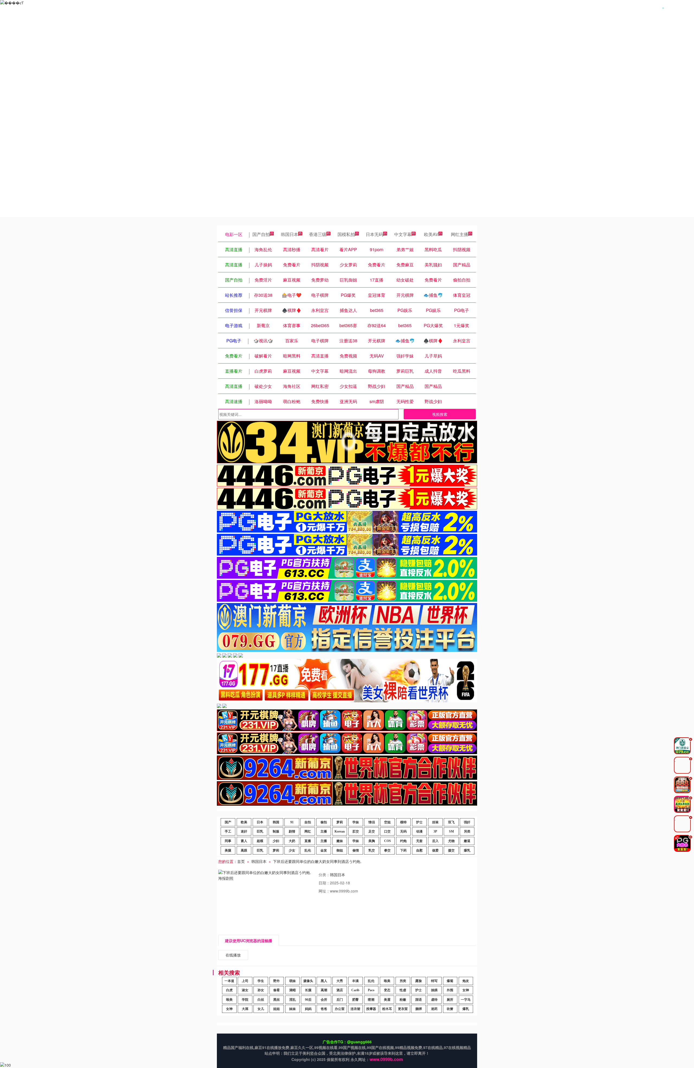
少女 (292, 850)
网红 (307, 831)
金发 (323, 850)
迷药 (434, 1009)
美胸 (371, 841)
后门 (339, 1000)
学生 (261, 981)
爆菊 (450, 981)
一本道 (229, 981)
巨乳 (260, 831)
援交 (451, 850)
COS (387, 841)
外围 (450, 990)
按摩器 (371, 1009)
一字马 (466, 1000)
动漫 (419, 831)
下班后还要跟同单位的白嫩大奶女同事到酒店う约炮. (317, 861)
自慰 (419, 850)
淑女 (245, 990)
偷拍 (323, 822)
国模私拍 (346, 234)
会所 (324, 1000)
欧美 (244, 822)
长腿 (308, 990)
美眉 (387, 1000)
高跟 (244, 850)
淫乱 (292, 1000)
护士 (419, 822)
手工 (228, 831)
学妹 (355, 822)
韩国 (276, 822)
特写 (434, 981)
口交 (387, 831)
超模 (260, 841)
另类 (467, 831)
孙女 (261, 990)
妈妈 (308, 1009)
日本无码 (374, 234)
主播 (323, 831)
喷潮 (371, 1000)
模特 (403, 822)
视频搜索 (439, 414)
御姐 (339, 850)
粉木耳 (387, 1009)
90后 (308, 1000)
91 (292, 822)
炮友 (465, 981)
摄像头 (308, 981)
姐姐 (276, 1009)
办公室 (340, 1009)
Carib (355, 990)
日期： (324, 882)
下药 (403, 850)
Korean (340, 831)
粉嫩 (403, 1000)
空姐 (387, 822)
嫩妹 (339, 841)
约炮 (403, 841)
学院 (245, 1000)
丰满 (355, 981)
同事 (228, 841)
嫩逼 (467, 841)
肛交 (355, 831)
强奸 (467, 822)
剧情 (292, 831)
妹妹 (292, 1009)
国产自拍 (261, 234)
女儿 (261, 1009)
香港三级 (317, 234)
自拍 (307, 822)
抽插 (434, 990)
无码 (403, 831)
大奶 (292, 841)
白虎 (229, 990)
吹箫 (450, 1009)
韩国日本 (289, 234)
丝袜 (435, 822)
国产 (228, 822)
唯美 (387, 981)
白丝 (261, 1000)
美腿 (228, 850)
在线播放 (233, 955)
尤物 (451, 841)
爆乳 (467, 850)
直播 (307, 841)
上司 (245, 981)
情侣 (371, 822)
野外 (276, 981)
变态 (387, 990)
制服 (276, 831)
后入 (435, 841)
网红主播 (459, 234)
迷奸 (244, 831)
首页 (241, 861)
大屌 (245, 1009)
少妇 (276, 841)
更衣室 (403, 1009)
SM (451, 831)
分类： (324, 874)
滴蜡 (292, 990)
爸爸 (324, 1009)
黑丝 (276, 1000)
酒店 (339, 990)
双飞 (451, 822)
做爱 (435, 850)
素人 (244, 841)
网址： (324, 891)
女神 (465, 990)
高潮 (324, 990)
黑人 (324, 981)
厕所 (450, 1000)
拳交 (387, 850)
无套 (419, 841)
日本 (260, 822)
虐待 (434, 1000)
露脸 (418, 981)
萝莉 (339, 822)
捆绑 (418, 1009)
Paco (371, 990)
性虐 (403, 990)
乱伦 (307, 850)
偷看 (276, 990)
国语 (418, 1000)
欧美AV (431, 234)
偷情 (355, 850)
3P (435, 831)
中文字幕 (403, 234)
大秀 (339, 981)
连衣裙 (355, 1009)
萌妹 (292, 981)
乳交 (371, 850)
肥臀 (355, 1000)
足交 (371, 831)
